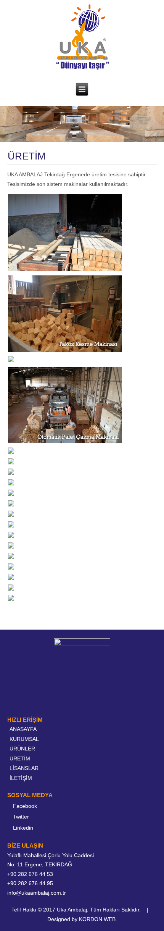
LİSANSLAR (24, 768)
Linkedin (23, 828)
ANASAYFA (23, 729)
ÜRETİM (20, 758)
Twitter (21, 817)
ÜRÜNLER (22, 748)
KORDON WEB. (98, 919)
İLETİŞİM (21, 778)
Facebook (25, 806)
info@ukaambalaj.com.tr (36, 893)
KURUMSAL (24, 739)
